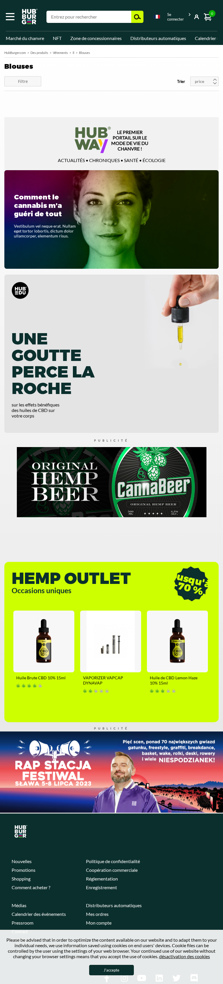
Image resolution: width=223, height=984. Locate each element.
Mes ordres (97, 914)
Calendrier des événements (39, 914)
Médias (19, 905)
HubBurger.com (15, 53)
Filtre (23, 81)
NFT (57, 38)
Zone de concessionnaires (96, 38)
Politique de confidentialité (113, 861)
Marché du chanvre (25, 38)
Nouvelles (22, 861)
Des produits (39, 53)
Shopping (21, 878)
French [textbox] (157, 17)
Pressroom (22, 922)
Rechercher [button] (137, 17)
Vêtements (60, 53)
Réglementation (102, 878)
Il (73, 53)
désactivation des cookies (184, 956)
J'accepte (111, 970)
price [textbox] (199, 81)
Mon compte (99, 922)
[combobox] (157, 18)
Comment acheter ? (31, 887)
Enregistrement (101, 887)
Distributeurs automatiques (158, 38)
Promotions (23, 870)
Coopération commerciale (112, 870)
